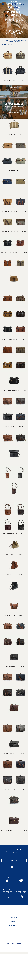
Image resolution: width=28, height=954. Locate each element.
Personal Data (14, 921)
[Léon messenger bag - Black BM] (7, 160)
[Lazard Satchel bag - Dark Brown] (20, 437)
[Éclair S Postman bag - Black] (14, 657)
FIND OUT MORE (7, 884)
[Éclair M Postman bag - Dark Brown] (7, 692)
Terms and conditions (14, 925)
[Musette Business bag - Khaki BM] (20, 55)
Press (14, 933)
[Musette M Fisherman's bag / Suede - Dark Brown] (20, 365)
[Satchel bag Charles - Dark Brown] (20, 728)
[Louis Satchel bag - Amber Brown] (14, 605)
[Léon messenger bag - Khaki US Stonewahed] (20, 181)
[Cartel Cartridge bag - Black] (20, 472)
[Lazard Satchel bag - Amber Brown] (7, 437)
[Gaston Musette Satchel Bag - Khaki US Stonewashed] (7, 222)
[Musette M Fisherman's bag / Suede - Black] (14, 380)
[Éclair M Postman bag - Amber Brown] (7, 677)
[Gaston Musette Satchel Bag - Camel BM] (7, 201)
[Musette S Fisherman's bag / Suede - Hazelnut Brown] (7, 314)
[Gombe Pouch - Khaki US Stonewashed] (14, 544)
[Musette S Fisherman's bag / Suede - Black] (7, 329)
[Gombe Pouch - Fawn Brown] (14, 565)
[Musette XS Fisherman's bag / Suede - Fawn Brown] (7, 263)
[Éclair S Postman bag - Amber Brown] (7, 626)
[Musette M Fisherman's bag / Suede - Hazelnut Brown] (7, 365)
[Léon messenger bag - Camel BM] (7, 145)
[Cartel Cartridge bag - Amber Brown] (7, 472)
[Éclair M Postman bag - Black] (20, 692)
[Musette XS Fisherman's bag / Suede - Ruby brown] (20, 242)
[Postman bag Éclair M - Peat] (14, 708)
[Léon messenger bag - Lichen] (20, 160)
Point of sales (14, 918)
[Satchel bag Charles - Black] (14, 744)
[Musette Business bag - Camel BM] (7, 55)
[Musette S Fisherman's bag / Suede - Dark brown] (20, 314)
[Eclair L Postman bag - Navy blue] (20, 764)
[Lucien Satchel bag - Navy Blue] (20, 416)
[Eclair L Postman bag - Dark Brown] (7, 780)
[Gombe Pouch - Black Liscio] (14, 585)
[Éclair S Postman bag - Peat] (7, 641)
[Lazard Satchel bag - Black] (14, 452)
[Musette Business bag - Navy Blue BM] (7, 71)
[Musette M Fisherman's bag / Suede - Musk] (20, 350)
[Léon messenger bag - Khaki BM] (20, 145)
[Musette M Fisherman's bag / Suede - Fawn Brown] (7, 350)
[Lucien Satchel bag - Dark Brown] (20, 401)
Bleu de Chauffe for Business (14, 929)
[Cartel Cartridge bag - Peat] (14, 488)
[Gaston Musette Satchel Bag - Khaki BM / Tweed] (20, 222)
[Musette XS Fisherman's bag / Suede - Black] (7, 242)
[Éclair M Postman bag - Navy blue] (20, 677)
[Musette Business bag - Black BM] (20, 71)
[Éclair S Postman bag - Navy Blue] (20, 626)
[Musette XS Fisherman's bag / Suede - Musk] (20, 263)
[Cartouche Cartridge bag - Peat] (7, 524)
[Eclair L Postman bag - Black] (20, 780)
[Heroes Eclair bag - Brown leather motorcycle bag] (14, 800)
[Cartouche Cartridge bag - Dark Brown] (20, 508)
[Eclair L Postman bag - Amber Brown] (7, 764)
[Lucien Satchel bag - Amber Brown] (7, 401)
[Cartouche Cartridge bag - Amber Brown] (7, 508)
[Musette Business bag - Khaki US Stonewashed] (14, 125)
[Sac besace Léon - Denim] (7, 181)
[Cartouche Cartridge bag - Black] (20, 524)
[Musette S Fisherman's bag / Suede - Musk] (20, 298)
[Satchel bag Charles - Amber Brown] (7, 728)
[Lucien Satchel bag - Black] (7, 416)
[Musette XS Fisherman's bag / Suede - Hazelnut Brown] (14, 278)
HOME (3, 41)
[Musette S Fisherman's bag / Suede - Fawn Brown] (7, 298)
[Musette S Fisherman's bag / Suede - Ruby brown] (20, 329)
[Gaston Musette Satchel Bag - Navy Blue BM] (20, 201)
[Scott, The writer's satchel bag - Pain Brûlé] (14, 820)
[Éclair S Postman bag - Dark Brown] (20, 641)
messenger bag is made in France (14, 29)
